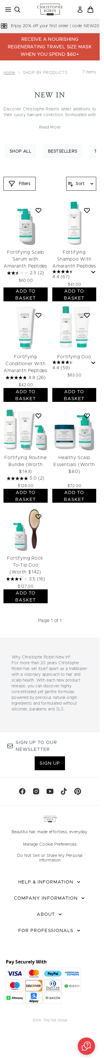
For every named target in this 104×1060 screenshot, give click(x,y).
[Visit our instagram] (36, 791)
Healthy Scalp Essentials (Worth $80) (74, 464)
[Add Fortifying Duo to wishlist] (87, 315)
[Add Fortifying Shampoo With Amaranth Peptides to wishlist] (87, 210)
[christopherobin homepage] (50, 9)
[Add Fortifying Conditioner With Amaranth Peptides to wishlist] (38, 315)
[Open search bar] (17, 9)
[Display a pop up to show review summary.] (93, 272)
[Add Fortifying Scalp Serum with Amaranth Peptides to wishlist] (38, 210)
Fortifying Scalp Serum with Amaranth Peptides (25, 259)
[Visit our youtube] (50, 791)
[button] (86, 1046)
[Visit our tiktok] (64, 791)
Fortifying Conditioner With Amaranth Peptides (25, 363)
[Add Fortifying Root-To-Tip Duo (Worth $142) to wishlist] (38, 516)
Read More (50, 127)
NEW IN (49, 94)
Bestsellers (62, 151)
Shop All (20, 151)
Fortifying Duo (74, 356)
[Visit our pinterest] (78, 791)
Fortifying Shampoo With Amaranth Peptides (74, 259)
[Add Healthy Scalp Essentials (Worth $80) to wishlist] (87, 416)
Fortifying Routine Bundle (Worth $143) (25, 464)
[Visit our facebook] (22, 791)
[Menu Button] (6, 9)
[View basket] (90, 9)
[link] (80, 9)
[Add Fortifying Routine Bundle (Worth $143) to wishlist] (38, 416)
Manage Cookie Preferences (50, 844)
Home (9, 73)
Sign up (50, 763)
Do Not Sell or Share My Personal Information (50, 858)
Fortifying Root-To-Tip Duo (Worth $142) (25, 565)
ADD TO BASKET (25, 294)
